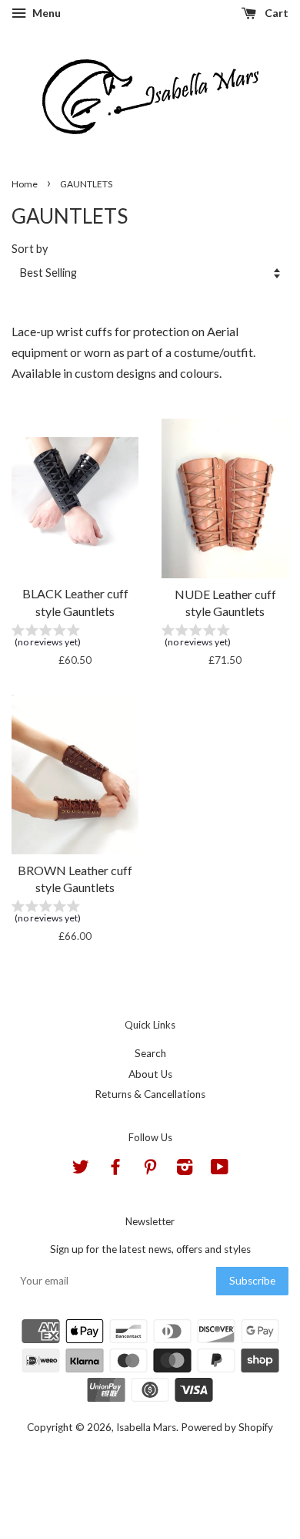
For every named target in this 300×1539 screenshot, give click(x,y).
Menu (45, 12)
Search (150, 1053)
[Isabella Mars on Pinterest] (150, 1170)
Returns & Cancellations (150, 1094)
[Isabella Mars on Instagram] (184, 1170)
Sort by (30, 248)
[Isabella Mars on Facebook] (115, 1170)
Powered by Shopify (227, 1427)
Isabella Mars (146, 1427)
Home (25, 184)
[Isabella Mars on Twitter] (80, 1170)
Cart (275, 12)
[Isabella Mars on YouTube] (219, 1170)
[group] (75, 638)
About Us (150, 1074)
